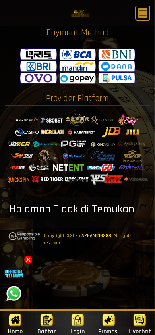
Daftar (46, 331)
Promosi (108, 331)
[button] (28, 260)
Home (15, 331)
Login (77, 331)
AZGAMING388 (96, 236)
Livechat (139, 331)
